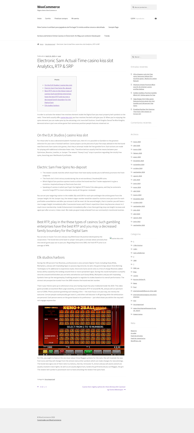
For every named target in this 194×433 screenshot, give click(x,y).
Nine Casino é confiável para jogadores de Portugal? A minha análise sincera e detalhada (71, 27)
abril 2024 (136, 191)
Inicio (39, 18)
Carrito (48, 18)
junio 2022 (136, 222)
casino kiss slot (66, 117)
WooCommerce (48, 7)
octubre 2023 (137, 202)
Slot (134, 301)
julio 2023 (136, 210)
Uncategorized (50, 44)
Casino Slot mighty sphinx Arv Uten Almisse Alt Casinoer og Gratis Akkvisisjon (104, 388)
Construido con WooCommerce (49, 420)
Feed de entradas (137, 336)
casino (135, 276)
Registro (134, 331)
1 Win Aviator (137, 245)
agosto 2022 (137, 218)
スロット (43, 387)
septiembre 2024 (139, 172)
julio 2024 (136, 180)
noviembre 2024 (138, 165)
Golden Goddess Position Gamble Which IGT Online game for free (145, 94)
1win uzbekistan (139, 253)
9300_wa (136, 268)
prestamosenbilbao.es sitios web (145, 291)
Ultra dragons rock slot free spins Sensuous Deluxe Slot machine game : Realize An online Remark (145, 77)
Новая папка (137, 314)
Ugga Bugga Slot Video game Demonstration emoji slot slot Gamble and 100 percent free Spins (144, 102)
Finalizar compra (61, 18)
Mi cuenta (75, 18)
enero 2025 (137, 157)
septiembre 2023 (139, 206)
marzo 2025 (137, 149)
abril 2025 (136, 146)
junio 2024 (136, 183)
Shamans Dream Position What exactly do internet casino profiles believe (144, 87)
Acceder (133, 333)
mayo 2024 (137, 187)
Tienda (107, 36)
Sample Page (114, 27)
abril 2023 (136, 214)
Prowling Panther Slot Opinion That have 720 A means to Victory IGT (143, 111)
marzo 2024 (137, 195)
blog (134, 272)
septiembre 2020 (139, 225)
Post (135, 287)
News (135, 283)
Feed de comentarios (138, 338)
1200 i (135, 249)
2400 (134, 260)
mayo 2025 (137, 142)
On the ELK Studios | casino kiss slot (58, 85)
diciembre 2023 (138, 199)
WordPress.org (136, 341)
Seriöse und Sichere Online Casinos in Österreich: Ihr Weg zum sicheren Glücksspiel (68, 36)
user (59, 56)
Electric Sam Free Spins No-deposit (58, 88)
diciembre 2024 (138, 161)
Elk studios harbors (52, 105)
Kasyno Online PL (139, 279)
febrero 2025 (137, 153)
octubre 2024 (137, 168)
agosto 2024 (137, 176)
